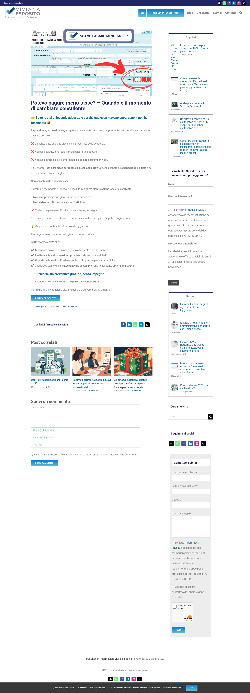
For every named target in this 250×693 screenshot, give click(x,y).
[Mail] (171, 443)
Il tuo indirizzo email (180, 196)
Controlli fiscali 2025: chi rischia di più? (194, 387)
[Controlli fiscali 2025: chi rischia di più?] (50, 348)
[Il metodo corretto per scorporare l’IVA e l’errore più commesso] (174, 46)
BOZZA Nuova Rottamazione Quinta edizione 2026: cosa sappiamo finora (192, 346)
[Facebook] (183, 443)
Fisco (64, 307)
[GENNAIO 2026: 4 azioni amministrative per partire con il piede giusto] (174, 323)
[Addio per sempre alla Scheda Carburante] (174, 104)
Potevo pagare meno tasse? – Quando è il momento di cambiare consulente (192, 368)
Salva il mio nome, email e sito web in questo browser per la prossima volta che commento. (86, 454)
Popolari (191, 37)
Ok (192, 688)
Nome (171, 184)
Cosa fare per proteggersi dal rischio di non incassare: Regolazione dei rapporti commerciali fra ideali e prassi (195, 146)
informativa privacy (193, 209)
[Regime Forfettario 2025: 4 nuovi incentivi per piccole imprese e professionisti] (91, 348)
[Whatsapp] (177, 443)
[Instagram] (196, 443)
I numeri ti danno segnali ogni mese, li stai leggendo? (194, 307)
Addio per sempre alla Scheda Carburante (192, 105)
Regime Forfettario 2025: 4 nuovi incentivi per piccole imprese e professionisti (91, 383)
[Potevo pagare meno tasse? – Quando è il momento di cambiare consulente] (174, 364)
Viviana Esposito (39, 307)
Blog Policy (157, 658)
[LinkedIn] (190, 443)
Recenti (190, 296)
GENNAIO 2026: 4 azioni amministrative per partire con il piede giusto (195, 325)
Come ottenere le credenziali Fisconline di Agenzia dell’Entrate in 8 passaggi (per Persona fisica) (194, 84)
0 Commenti (72, 307)
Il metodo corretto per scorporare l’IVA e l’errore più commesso (194, 48)
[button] (240, 12)
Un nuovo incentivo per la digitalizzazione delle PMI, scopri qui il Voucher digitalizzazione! (195, 123)
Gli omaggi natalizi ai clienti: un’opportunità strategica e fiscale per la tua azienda (130, 383)
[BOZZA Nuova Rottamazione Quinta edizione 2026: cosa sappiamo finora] (174, 342)
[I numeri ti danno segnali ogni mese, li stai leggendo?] (174, 305)
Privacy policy (140, 658)
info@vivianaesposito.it (13, 3)
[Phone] (203, 443)
